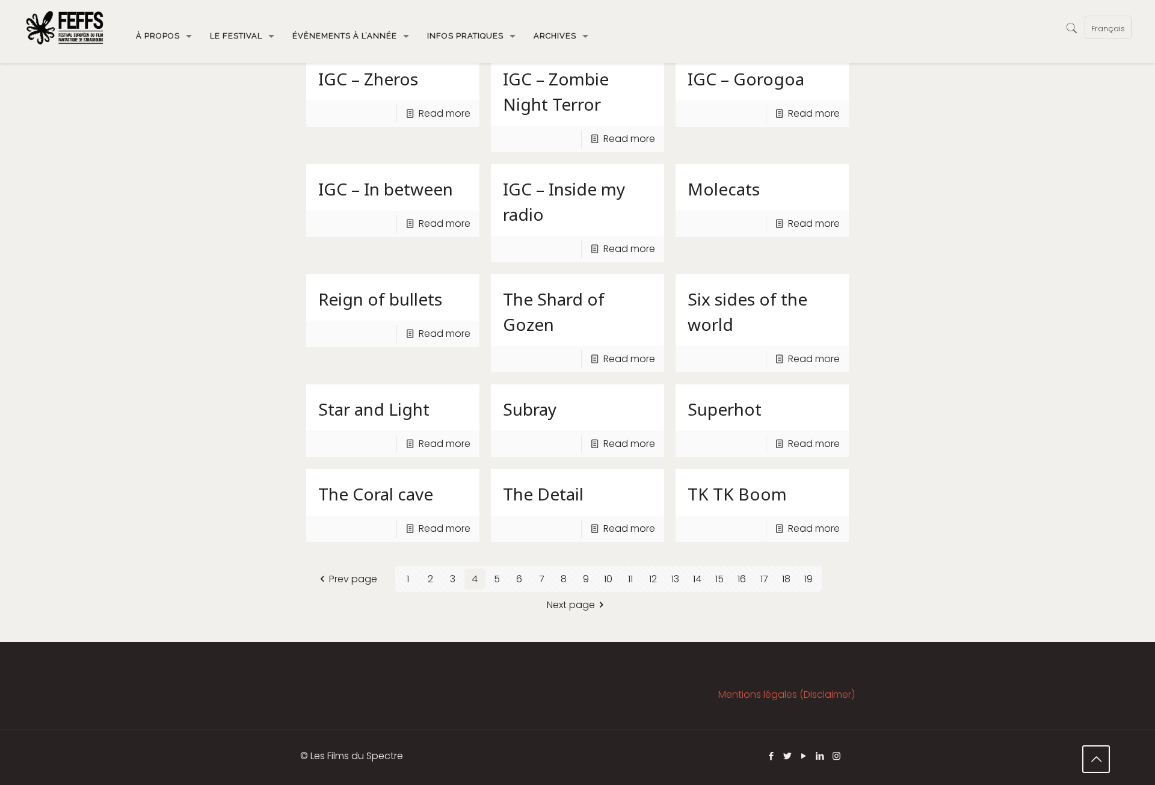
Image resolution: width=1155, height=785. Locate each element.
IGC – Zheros (368, 78)
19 (808, 579)
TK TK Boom (737, 493)
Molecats (724, 188)
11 (630, 579)
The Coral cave (375, 493)
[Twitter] (787, 756)
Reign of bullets (380, 299)
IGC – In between (385, 188)
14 (697, 579)
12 (653, 579)
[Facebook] (771, 756)
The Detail (543, 493)
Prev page (353, 579)
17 (764, 579)
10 (608, 579)
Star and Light (374, 409)
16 (742, 579)
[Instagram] (836, 756)
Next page (571, 605)
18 (786, 579)
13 (675, 579)
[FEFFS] (64, 27)
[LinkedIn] (820, 756)
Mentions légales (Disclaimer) (786, 694)
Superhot (725, 409)
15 (719, 579)
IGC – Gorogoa (746, 78)
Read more (444, 113)
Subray (529, 409)
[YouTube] (804, 756)
